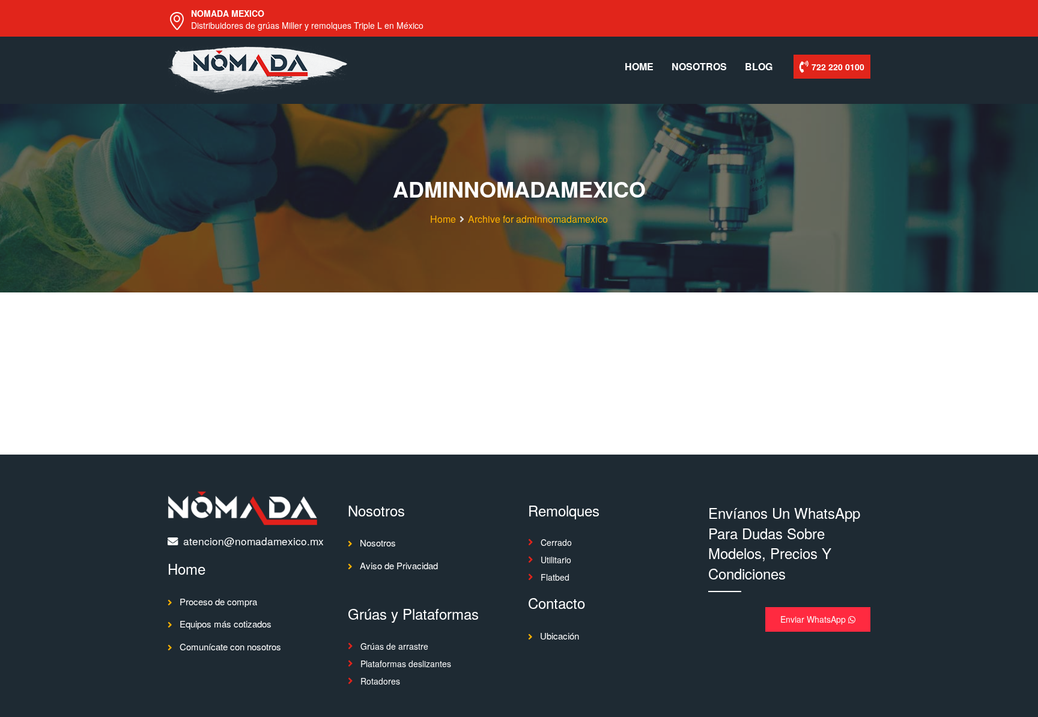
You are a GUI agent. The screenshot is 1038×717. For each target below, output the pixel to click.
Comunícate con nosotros (230, 646)
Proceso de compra (218, 601)
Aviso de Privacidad (399, 565)
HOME (639, 66)
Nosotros (378, 542)
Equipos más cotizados (226, 623)
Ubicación (559, 635)
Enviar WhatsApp (814, 619)
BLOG (758, 66)
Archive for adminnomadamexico (538, 219)
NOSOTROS (699, 66)
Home (443, 219)
